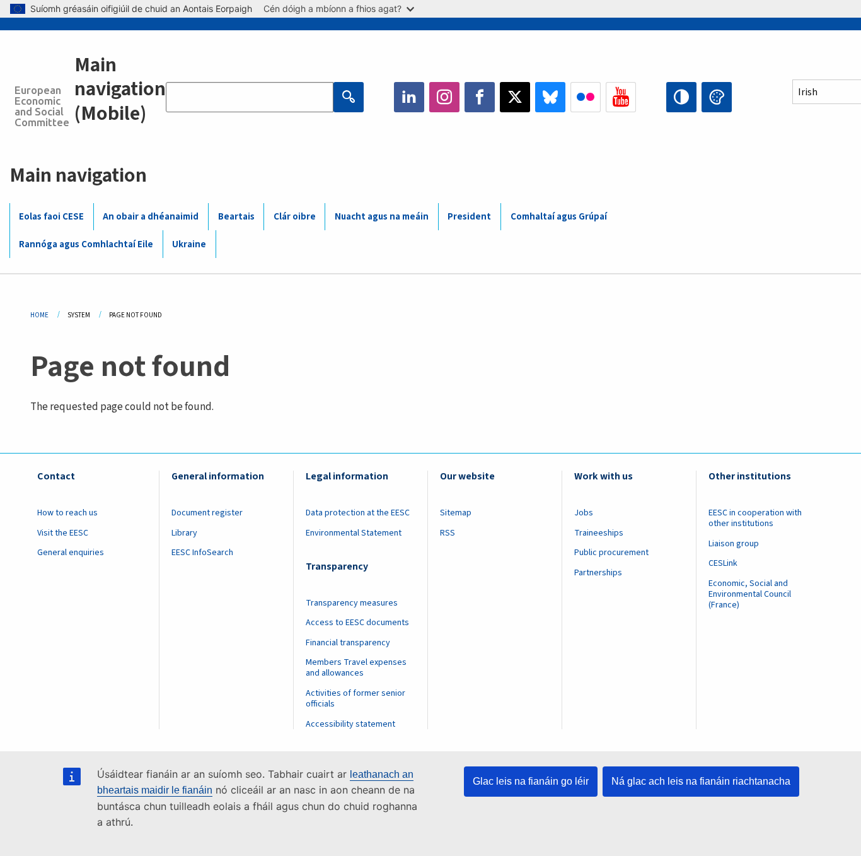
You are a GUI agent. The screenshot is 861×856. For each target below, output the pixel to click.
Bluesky (550, 97)
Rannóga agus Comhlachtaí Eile (86, 244)
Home (39, 315)
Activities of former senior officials (355, 698)
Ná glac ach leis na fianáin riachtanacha (700, 781)
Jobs (583, 513)
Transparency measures (352, 603)
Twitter (515, 97)
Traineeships (598, 533)
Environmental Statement (354, 533)
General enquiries (70, 552)
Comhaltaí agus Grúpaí (559, 216)
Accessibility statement (350, 724)
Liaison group (733, 543)
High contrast (681, 97)
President (469, 216)
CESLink (722, 563)
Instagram (444, 97)
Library (184, 533)
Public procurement (611, 552)
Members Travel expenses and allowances (356, 667)
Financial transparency (348, 642)
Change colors (717, 97)
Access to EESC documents (357, 622)
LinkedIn (409, 97)
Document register (207, 513)
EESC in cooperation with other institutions (755, 518)
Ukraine (189, 244)
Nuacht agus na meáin (382, 216)
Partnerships (598, 572)
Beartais (236, 216)
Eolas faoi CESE (51, 216)
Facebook (480, 97)
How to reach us (67, 513)
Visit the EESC (62, 533)
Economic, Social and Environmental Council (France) (749, 594)
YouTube (621, 97)
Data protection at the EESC (358, 513)
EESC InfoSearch (202, 552)
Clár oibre (295, 216)
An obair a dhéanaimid (151, 216)
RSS (447, 533)
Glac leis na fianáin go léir (531, 781)
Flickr (585, 97)
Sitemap (455, 513)
